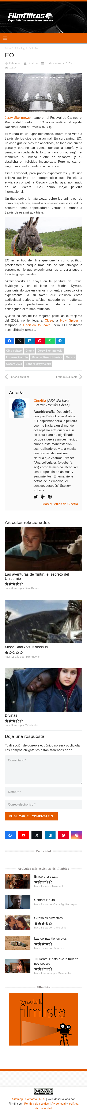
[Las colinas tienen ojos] (17, 943)
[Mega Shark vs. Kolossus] (43, 621)
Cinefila (33, 63)
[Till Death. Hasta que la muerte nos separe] (17, 966)
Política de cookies (36, 1103)
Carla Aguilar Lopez (65, 904)
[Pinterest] (63, 835)
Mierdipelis (32, 656)
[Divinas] (43, 690)
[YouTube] (23, 835)
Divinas (11, 715)
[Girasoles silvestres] (17, 922)
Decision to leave (36, 325)
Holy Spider (69, 320)
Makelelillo (31, 725)
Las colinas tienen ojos (50, 938)
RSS (42, 1099)
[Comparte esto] (9, 341)
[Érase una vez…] (17, 881)
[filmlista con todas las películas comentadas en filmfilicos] (43, 1044)
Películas (14, 63)
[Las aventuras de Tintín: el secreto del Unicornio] (43, 548)
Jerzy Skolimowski (19, 117)
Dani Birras (31, 588)
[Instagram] (76, 835)
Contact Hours (44, 900)
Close (49, 320)
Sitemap (17, 1099)
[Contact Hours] (17, 902)
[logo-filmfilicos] (30, 17)
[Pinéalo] (40, 341)
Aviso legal (59, 1103)
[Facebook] (10, 835)
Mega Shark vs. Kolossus (26, 647)
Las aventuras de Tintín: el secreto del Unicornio (37, 576)
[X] (36, 835)
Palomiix (58, 948)
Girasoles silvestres (48, 918)
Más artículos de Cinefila (60, 504)
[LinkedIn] (50, 835)
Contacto (31, 1099)
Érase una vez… (46, 876)
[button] (5, 38)
